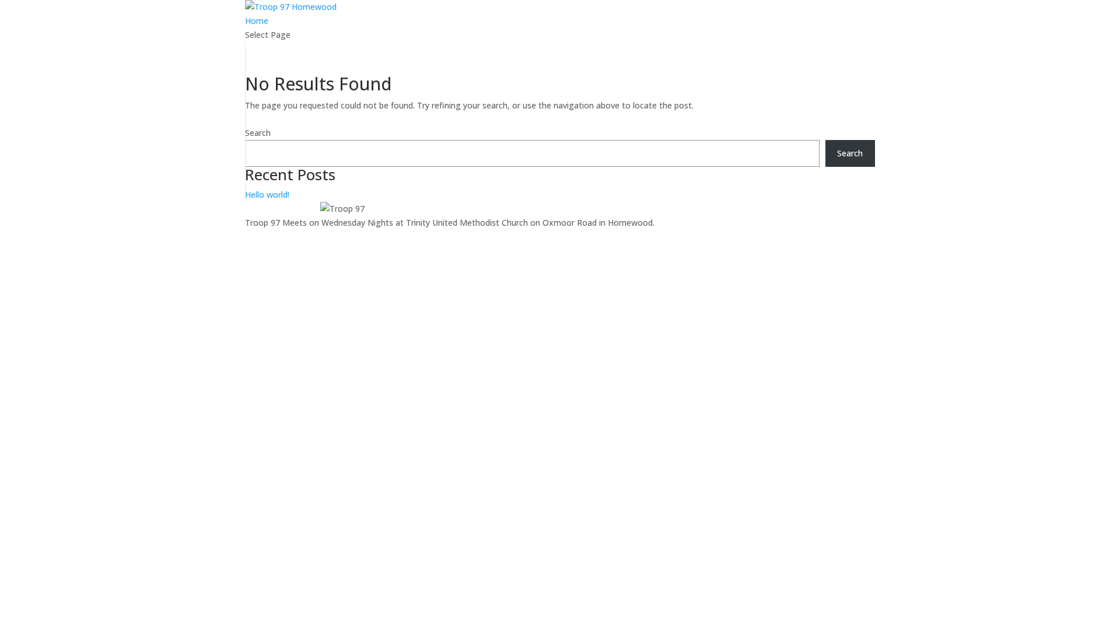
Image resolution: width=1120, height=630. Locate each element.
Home (256, 20)
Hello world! (267, 194)
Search (258, 132)
